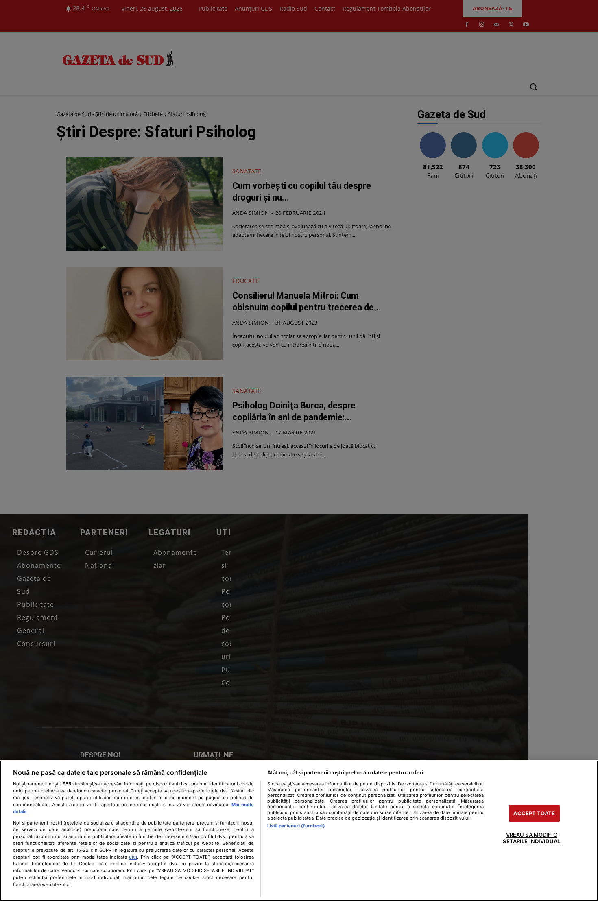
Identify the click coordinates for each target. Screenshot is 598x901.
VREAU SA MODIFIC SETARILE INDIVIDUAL (531, 838)
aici (133, 857)
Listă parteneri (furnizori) (296, 826)
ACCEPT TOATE (534, 813)
